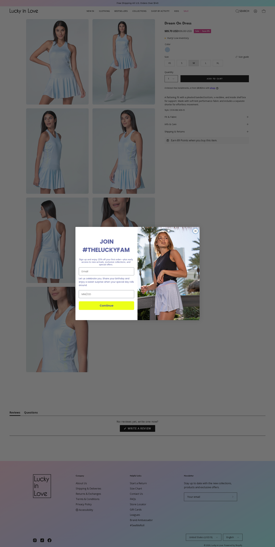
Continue (106, 306)
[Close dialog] (195, 231)
